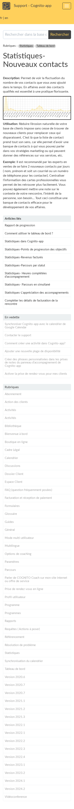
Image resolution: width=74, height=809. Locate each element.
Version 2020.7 (15, 685)
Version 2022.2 (15, 741)
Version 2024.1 (15, 780)
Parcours (10, 569)
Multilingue (12, 545)
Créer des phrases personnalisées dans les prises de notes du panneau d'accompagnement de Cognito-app (36, 362)
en (6, 18)
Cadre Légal (12, 450)
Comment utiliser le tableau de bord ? (29, 233)
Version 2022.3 (15, 748)
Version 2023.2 (15, 773)
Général (10, 529)
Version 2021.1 (15, 700)
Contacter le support (18, 335)
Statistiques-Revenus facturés (24, 257)
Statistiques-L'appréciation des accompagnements (37, 292)
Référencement (14, 637)
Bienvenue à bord (16, 434)
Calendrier (11, 458)
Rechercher (59, 35)
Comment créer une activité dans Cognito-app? (35, 343)
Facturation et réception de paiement (28, 497)
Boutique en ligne (16, 442)
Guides (9, 522)
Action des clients (16, 402)
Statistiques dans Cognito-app (24, 241)
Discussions (12, 465)
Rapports (10, 621)
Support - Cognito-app (33, 6)
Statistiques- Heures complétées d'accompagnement (26, 275)
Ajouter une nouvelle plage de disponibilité (32, 351)
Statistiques (26, 46)
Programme (12, 605)
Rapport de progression (20, 225)
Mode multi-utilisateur (19, 538)
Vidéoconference (16, 796)
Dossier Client (14, 474)
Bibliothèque (13, 426)
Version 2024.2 (15, 788)
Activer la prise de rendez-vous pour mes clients (36, 373)
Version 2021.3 (15, 716)
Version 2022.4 (15, 757)
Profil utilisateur (15, 597)
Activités (10, 410)
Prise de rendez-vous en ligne (24, 589)
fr (1, 18)
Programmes (13, 613)
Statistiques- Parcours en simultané (27, 284)
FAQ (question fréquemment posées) (28, 490)
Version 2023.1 (15, 764)
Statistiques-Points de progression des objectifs (36, 249)
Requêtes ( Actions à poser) (22, 629)
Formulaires (12, 506)
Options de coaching (18, 553)
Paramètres (12, 561)
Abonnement (13, 394)
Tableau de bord (45, 46)
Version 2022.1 (15, 725)
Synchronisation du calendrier (24, 661)
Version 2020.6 (15, 677)
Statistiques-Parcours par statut (25, 265)
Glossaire (11, 513)
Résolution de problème (20, 645)
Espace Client (13, 481)
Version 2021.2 (15, 709)
